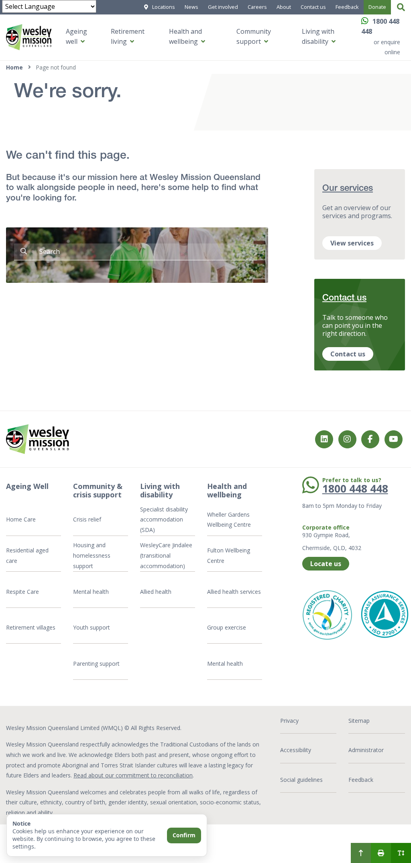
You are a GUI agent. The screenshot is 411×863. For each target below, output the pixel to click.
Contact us (313, 6)
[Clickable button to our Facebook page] (347, 439)
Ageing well (76, 36)
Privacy (289, 720)
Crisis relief (87, 519)
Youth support (91, 627)
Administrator (366, 750)
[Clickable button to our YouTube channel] (394, 439)
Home (14, 67)
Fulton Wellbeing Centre (228, 555)
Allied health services (234, 591)
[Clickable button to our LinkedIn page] (324, 439)
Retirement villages (30, 627)
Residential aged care (27, 555)
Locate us (325, 563)
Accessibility (295, 750)
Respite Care (22, 591)
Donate (377, 6)
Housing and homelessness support (91, 555)
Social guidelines (301, 779)
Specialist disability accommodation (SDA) (164, 519)
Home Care (21, 519)
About (284, 6)
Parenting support (96, 663)
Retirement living (127, 36)
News (191, 6)
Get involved (223, 6)
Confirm (184, 835)
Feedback (347, 6)
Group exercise (226, 627)
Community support (253, 36)
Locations (163, 6)
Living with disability (318, 36)
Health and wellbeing (185, 36)
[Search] (401, 7)
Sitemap (359, 720)
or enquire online (387, 47)
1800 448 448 (355, 488)
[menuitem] (361, 853)
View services (352, 243)
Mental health (91, 591)
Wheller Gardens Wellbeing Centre (229, 520)
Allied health (155, 591)
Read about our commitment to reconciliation (133, 775)
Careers (257, 6)
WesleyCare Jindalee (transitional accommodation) (166, 555)
